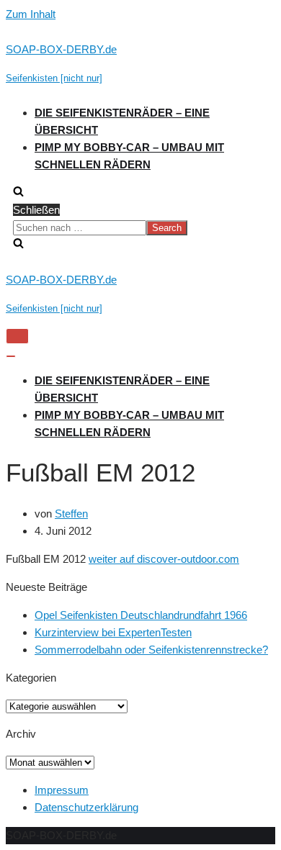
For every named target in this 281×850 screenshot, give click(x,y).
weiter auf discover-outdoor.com (164, 559)
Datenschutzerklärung (86, 807)
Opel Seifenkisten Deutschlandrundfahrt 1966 (141, 615)
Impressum (62, 790)
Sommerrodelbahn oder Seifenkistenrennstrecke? (151, 649)
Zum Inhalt (30, 14)
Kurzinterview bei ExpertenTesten (113, 632)
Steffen (71, 513)
